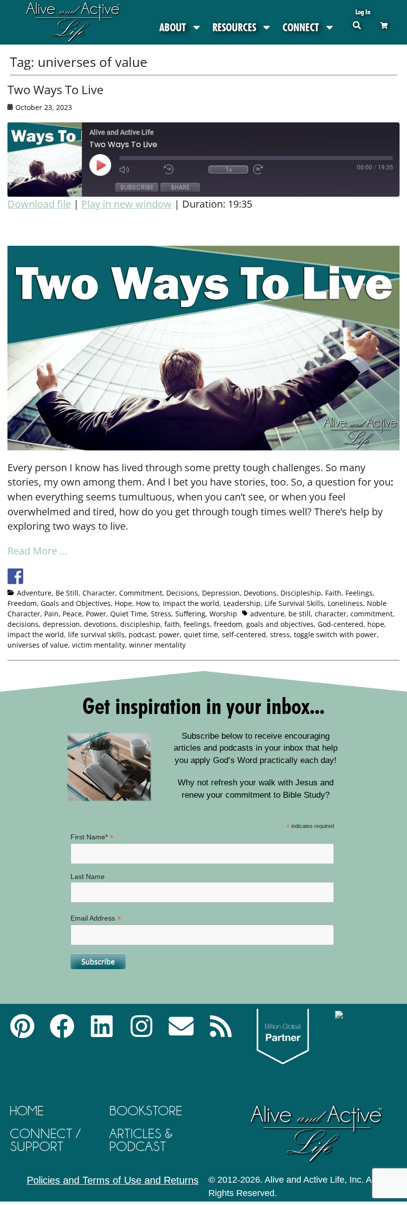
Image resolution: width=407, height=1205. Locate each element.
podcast (142, 634)
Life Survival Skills (294, 603)
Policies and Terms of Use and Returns (113, 1180)
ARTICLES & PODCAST (141, 1139)
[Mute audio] (139, 169)
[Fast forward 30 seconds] (273, 169)
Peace (72, 613)
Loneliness (345, 603)
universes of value (37, 645)
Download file (39, 204)
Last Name (87, 876)
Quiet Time (128, 613)
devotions (100, 624)
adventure (267, 613)
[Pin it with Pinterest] (70, 576)
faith (172, 624)
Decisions (182, 593)
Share (180, 187)
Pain (51, 613)
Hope (123, 603)
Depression (221, 593)
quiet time (201, 634)
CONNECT (300, 27)
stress (280, 634)
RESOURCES (234, 27)
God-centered (340, 624)
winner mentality (157, 645)
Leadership (242, 603)
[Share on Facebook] (15, 576)
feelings (197, 624)
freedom (228, 624)
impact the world (35, 634)
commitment (371, 613)
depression (61, 624)
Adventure (34, 593)
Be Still (67, 593)
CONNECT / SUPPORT (45, 1139)
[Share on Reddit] (52, 576)
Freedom (22, 603)
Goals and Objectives (76, 603)
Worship (223, 613)
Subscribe (136, 187)
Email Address (95, 918)
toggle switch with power (335, 634)
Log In (362, 11)
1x (228, 169)
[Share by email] (107, 576)
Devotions (260, 593)
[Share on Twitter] (34, 576)
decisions (23, 624)
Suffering (190, 613)
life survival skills (96, 634)
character (330, 613)
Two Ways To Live (55, 89)
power (169, 634)
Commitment (140, 593)
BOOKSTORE (145, 1110)
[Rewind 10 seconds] (184, 169)
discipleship (140, 624)
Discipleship (300, 593)
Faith (333, 593)
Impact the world (191, 603)
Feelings (359, 593)
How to (147, 603)
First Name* (92, 837)
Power (96, 613)
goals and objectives (280, 624)
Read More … (37, 550)
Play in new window (126, 204)
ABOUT (172, 27)
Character (98, 593)
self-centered (244, 634)
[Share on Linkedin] (89, 576)
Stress (161, 613)
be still (299, 613)
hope (375, 624)
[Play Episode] (109, 165)
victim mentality (98, 645)
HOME (27, 1110)
